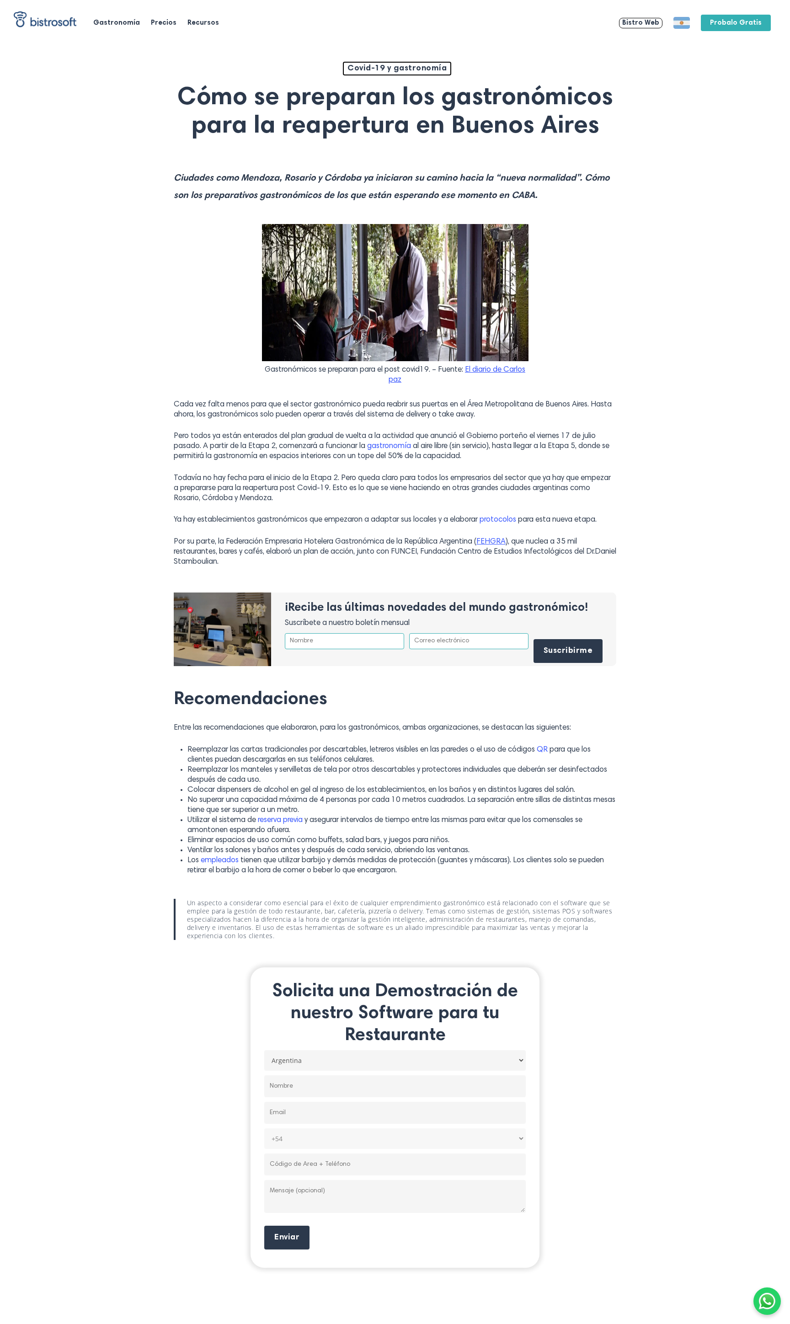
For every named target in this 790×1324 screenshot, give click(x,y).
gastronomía (389, 446)
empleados (220, 861)
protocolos (498, 520)
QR (542, 750)
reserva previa (280, 820)
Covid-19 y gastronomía (397, 68)
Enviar (286, 1237)
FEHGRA (491, 542)
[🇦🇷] (681, 23)
